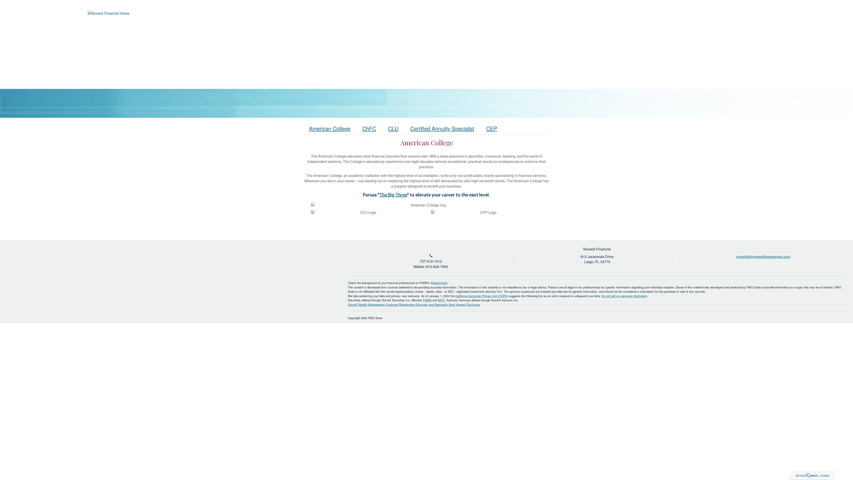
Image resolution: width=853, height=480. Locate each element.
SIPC (441, 300)
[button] (699, 29)
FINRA (427, 300)
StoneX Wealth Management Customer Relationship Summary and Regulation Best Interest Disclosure (414, 304)
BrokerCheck (439, 283)
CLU (393, 128)
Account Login (821, 14)
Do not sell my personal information (624, 296)
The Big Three (393, 194)
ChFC (369, 128)
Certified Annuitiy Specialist (442, 128)
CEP (491, 128)
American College (329, 128)
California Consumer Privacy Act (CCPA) (481, 296)
